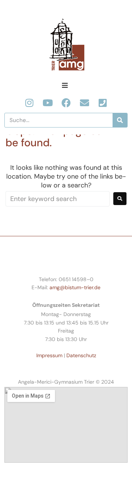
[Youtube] (47, 102)
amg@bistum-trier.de (75, 287)
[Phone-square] (102, 102)
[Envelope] (84, 102)
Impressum (49, 355)
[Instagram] (29, 102)
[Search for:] (58, 199)
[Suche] (120, 120)
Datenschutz (81, 355)
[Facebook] (66, 102)
